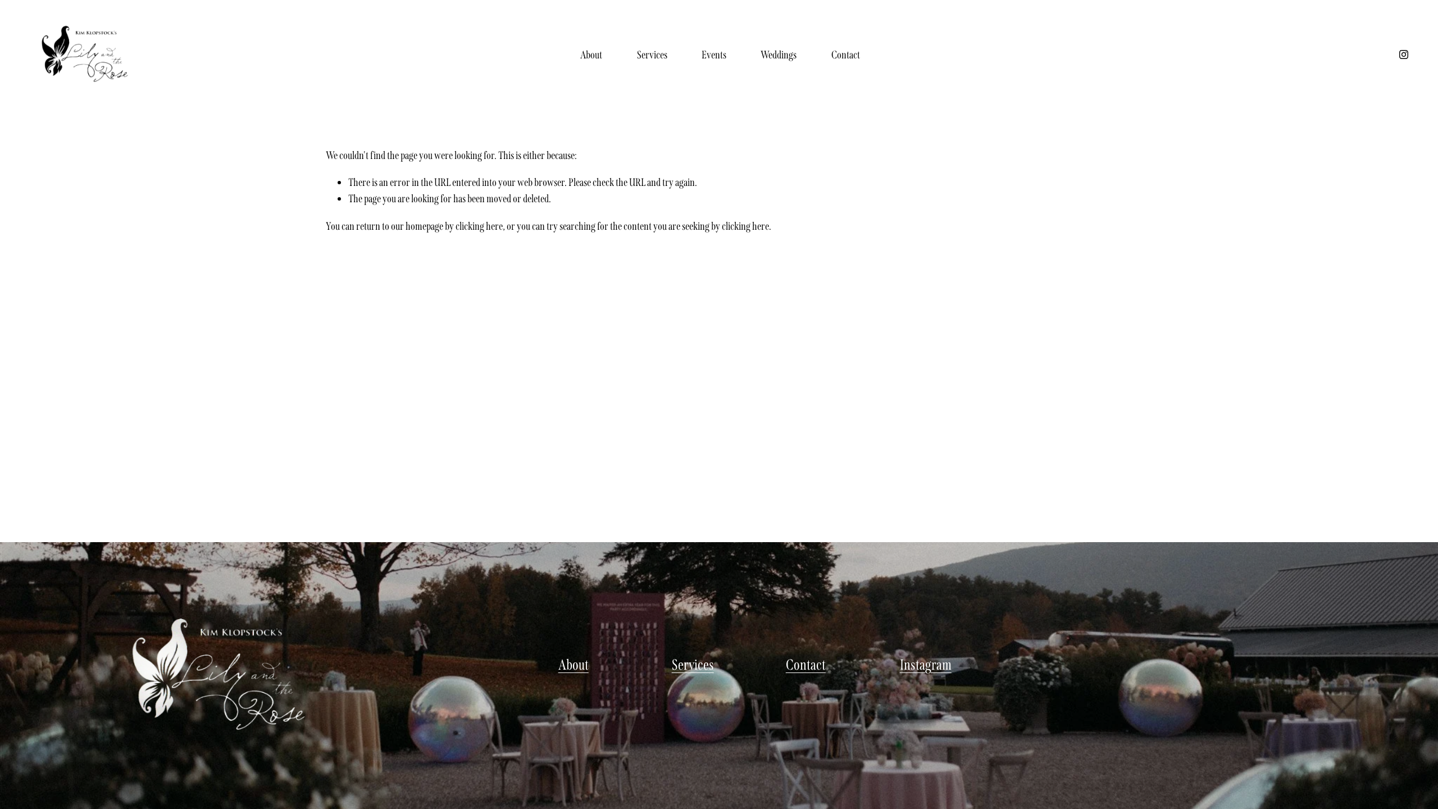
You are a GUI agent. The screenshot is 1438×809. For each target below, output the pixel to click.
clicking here (479, 226)
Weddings (779, 54)
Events (714, 54)
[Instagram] (1403, 54)
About (591, 54)
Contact (845, 54)
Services (652, 54)
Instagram (926, 665)
